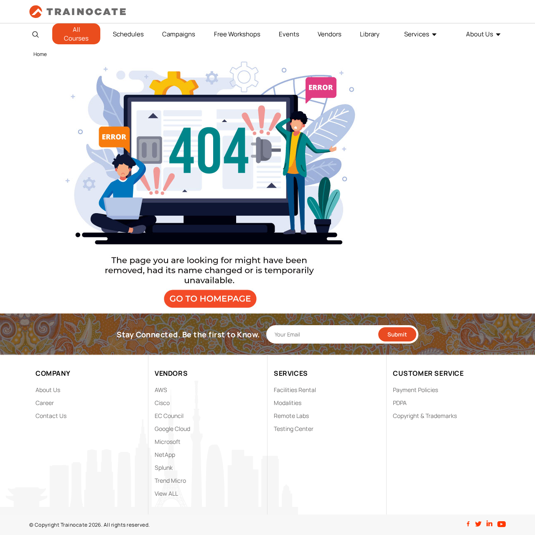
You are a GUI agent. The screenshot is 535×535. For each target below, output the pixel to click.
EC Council (169, 416)
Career (45, 403)
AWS (161, 390)
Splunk (164, 467)
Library (370, 34)
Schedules (128, 34)
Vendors (329, 34)
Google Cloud (172, 429)
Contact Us (51, 416)
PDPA (400, 403)
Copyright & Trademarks (425, 416)
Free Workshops (237, 34)
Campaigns (178, 34)
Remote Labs (291, 416)
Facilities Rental (295, 390)
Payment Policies (415, 390)
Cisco (162, 403)
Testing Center (293, 429)
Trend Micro (170, 480)
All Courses (76, 34)
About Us (479, 34)
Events (289, 34)
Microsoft (168, 442)
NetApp (165, 455)
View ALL (166, 493)
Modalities (287, 403)
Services (416, 34)
